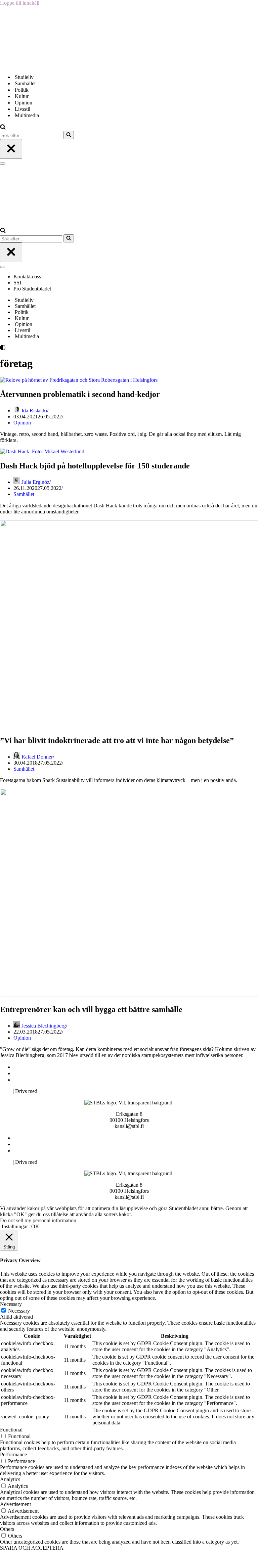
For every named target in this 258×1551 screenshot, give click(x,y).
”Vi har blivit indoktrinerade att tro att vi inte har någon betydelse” (117, 740)
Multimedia (27, 115)
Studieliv (24, 77)
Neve (5, 1091)
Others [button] (7, 1529)
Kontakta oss (27, 276)
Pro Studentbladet (32, 288)
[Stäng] (11, 149)
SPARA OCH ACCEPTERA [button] (31, 1548)
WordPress (50, 1091)
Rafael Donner (37, 757)
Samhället (25, 83)
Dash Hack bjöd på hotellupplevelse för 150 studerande (95, 465)
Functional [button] (11, 1429)
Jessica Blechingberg (44, 1026)
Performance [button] (13, 1454)
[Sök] (3, 128)
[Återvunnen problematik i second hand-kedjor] (79, 380)
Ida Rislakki (34, 410)
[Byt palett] (60, 347)
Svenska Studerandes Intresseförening (55, 1073)
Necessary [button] (11, 1304)
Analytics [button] (10, 1479)
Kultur (22, 96)
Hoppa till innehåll (19, 3)
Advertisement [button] (15, 1504)
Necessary (19, 1311)
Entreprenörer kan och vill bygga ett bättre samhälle (91, 1009)
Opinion (23, 102)
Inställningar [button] (15, 1226)
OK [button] (35, 1226)
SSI (17, 282)
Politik (22, 90)
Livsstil (22, 109)
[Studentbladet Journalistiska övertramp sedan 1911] (33, 65)
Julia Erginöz (35, 482)
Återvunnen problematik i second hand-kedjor (80, 394)
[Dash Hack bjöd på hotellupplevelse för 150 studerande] (43, 451)
